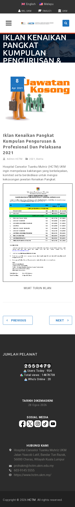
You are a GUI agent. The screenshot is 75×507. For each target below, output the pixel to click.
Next (60, 320)
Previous (18, 320)
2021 (32, 158)
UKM (65, 11)
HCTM (32, 500)
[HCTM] (37, 23)
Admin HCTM (14, 158)
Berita (39, 158)
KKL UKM (27, 11)
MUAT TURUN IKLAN (37, 288)
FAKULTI (47, 11)
